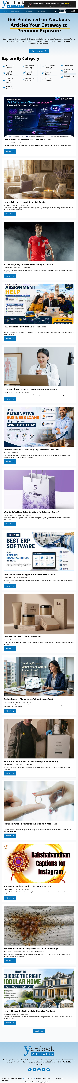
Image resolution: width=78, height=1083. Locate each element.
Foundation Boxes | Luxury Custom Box (22, 637)
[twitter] (34, 1069)
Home (6, 11)
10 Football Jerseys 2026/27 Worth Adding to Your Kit (28, 264)
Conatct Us (41, 11)
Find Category (15, 11)
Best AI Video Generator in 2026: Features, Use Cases (28, 140)
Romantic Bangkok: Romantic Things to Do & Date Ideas (30, 824)
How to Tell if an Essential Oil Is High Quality (25, 202)
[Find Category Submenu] (22, 11)
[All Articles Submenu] (34, 11)
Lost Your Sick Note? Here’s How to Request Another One (30, 389)
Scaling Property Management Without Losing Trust (28, 699)
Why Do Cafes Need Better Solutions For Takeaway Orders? (31, 512)
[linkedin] (43, 1069)
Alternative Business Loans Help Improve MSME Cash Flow (31, 449)
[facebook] (30, 1069)
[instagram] (39, 1069)
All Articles (29, 11)
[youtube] (48, 1069)
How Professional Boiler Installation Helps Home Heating (31, 761)
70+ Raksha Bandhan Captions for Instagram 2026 (27, 886)
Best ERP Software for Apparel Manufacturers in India (29, 574)
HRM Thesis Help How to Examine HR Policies (25, 327)
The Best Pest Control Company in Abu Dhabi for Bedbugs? (31, 948)
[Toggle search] (55, 11)
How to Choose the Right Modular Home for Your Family (30, 1011)
